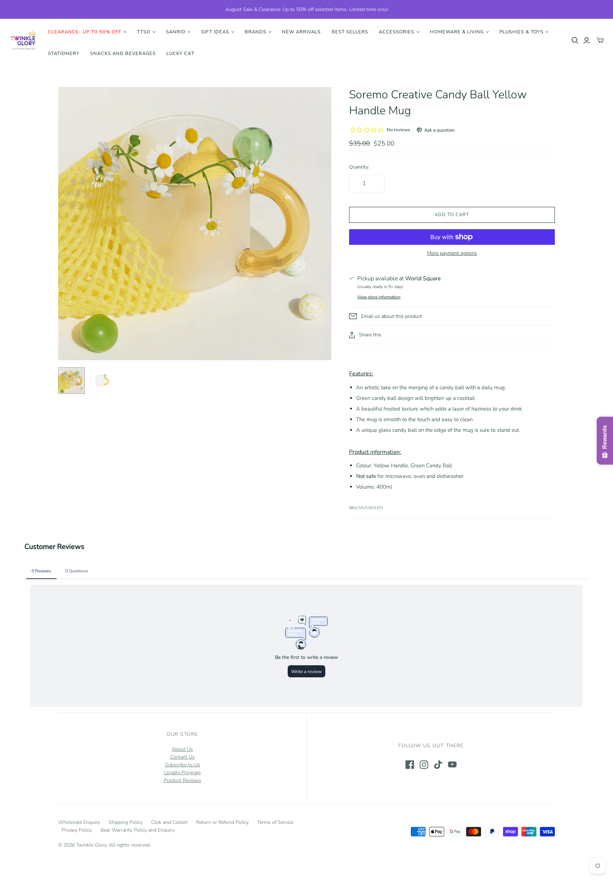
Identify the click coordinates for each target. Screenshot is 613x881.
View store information (379, 297)
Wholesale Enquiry (79, 822)
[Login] (586, 40)
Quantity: (359, 167)
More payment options (452, 253)
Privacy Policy (77, 830)
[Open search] (575, 40)
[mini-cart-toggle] (600, 40)
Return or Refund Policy (222, 822)
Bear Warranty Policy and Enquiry (137, 830)
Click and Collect (169, 822)
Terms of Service (275, 822)
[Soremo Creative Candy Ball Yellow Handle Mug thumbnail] (71, 380)
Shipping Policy (126, 822)
